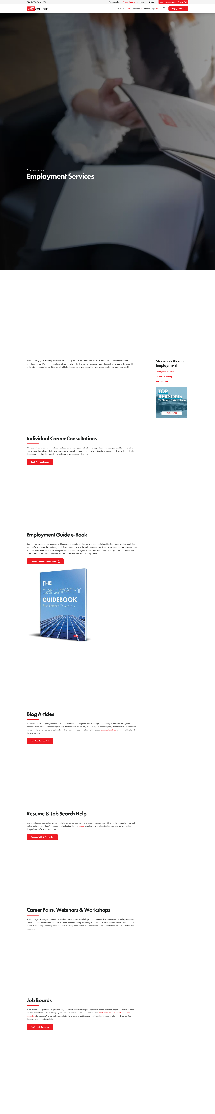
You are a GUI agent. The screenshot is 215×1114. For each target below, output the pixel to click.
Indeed (81, 826)
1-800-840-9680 (38, 2)
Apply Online (178, 8)
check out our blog (108, 729)
